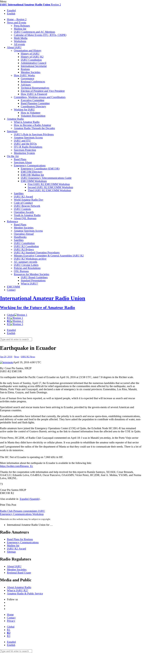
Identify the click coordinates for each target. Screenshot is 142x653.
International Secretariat (34, 66)
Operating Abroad (24, 233)
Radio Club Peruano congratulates (22, 511)
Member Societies (30, 72)
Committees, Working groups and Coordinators (39, 97)
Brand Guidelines (34, 277)
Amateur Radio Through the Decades (34, 128)
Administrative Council (33, 62)
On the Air (13, 156)
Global (10, 314)
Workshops (20, 41)
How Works (24, 75)
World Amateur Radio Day (28, 199)
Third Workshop (49, 190)
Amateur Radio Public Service (25, 593)
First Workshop (49, 184)
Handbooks (20, 237)
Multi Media (20, 38)
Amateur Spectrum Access (28, 137)
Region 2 (30, 4)
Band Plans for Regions (20, 539)
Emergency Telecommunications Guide (46, 177)
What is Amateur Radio (26, 122)
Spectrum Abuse (23, 162)
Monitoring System (24, 153)
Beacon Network (27, 205)
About (14, 47)
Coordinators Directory (33, 106)
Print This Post (8, 504)
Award (23, 196)
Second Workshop (50, 187)
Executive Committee (32, 100)
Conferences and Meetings (34, 31)
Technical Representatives (35, 87)
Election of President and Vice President (43, 90)
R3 (8, 324)
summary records (25, 261)
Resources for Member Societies (31, 274)
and (22, 140)
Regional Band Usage (19, 572)
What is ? (29, 283)
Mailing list (20, 28)
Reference (12, 221)
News (16, 356)
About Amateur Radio (19, 587)
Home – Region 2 (16, 19)
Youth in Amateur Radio (27, 215)
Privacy (11, 620)
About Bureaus (25, 218)
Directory (31, 171)
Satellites (19, 193)
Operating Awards (24, 212)
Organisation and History (27, 50)
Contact (11, 289)
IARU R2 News (28, 356)
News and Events (16, 22)
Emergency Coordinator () (40, 168)
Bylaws (24, 249)
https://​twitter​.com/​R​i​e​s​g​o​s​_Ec (16, 466)
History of (30, 53)
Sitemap (11, 551)
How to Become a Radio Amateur (32, 125)
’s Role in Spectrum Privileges (34, 134)
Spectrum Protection (25, 149)
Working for (24, 109)
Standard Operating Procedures (37, 252)
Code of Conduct (23, 202)
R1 (8, 317)
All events (19, 44)
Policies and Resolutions (27, 268)
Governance (27, 78)
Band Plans (20, 159)
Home (10, 614)
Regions (25, 69)
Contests (22, 209)
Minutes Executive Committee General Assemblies (49, 255)
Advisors (26, 84)
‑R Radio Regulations (28, 146)
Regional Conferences (33, 81)
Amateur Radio (15, 118)
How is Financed (34, 94)
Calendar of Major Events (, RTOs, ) (40, 34)
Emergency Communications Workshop (22, 514)
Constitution (31, 59)
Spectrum (12, 131)
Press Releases (22, 25)
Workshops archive (30, 258)
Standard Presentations (33, 280)
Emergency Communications (30, 165)
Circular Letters (26, 264)
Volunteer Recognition (33, 115)
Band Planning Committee (35, 103)
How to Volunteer (30, 112)
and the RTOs (25, 143)
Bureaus (21, 271)
